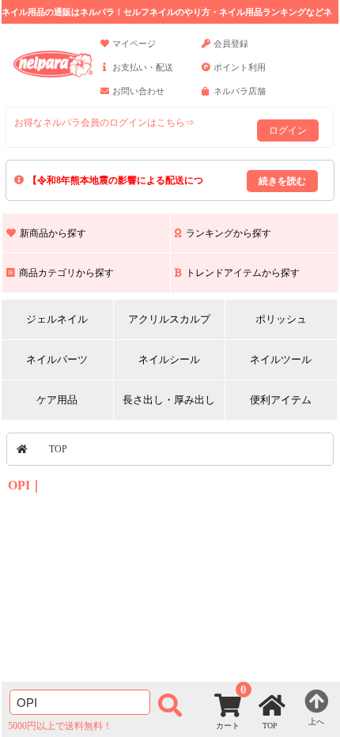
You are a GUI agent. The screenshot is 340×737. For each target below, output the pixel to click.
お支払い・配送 (142, 67)
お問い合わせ (138, 91)
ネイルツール (281, 359)
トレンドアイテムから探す (243, 272)
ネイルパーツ (57, 359)
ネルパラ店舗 (239, 91)
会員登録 (230, 43)
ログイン (288, 130)
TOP (58, 449)
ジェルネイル (57, 319)
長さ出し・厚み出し (169, 400)
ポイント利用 (239, 67)
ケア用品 (56, 400)
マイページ (134, 43)
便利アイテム (281, 400)
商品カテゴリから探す (66, 272)
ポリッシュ (281, 319)
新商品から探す (53, 233)
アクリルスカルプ (169, 319)
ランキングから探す (228, 233)
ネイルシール (169, 359)
